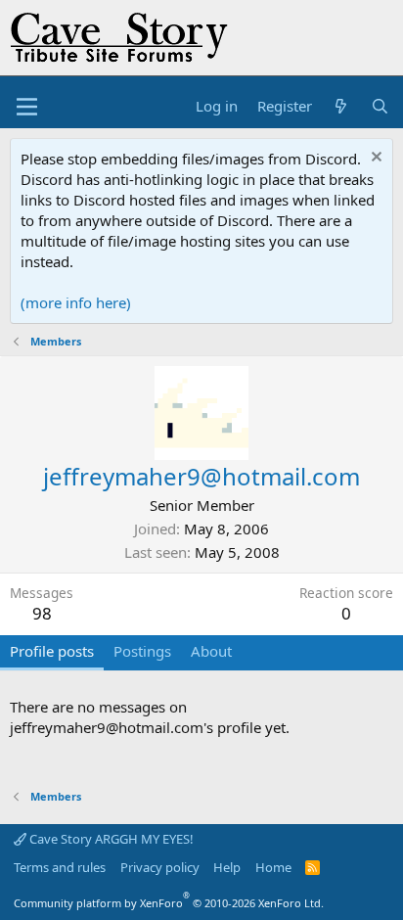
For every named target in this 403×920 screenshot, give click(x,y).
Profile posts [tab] (52, 651)
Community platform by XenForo (169, 903)
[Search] (380, 106)
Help (227, 867)
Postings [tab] (142, 651)
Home (273, 867)
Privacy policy (160, 867)
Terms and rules (60, 867)
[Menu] (27, 106)
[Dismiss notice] (374, 159)
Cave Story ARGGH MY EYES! (110, 839)
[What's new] (341, 106)
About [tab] (211, 651)
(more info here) (76, 302)
